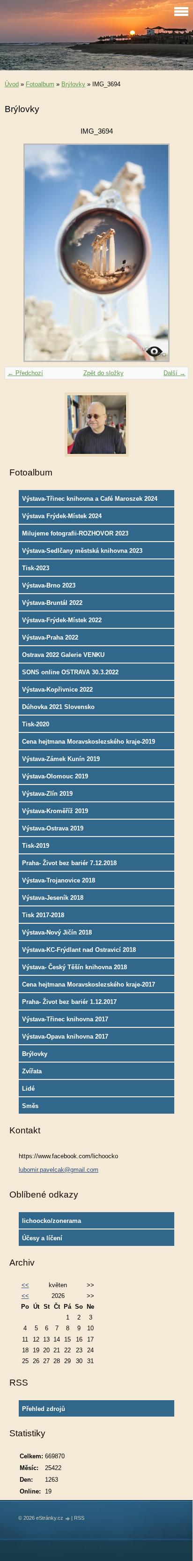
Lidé (28, 1088)
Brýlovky (73, 84)
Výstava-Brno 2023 (48, 585)
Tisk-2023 (35, 568)
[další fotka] (173, 252)
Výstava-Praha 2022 (50, 637)
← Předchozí (25, 373)
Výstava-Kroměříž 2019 (55, 810)
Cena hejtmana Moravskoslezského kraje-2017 (88, 984)
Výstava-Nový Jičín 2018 (57, 932)
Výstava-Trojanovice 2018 (58, 880)
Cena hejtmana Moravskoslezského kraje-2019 (88, 741)
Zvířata (32, 1071)
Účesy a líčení (42, 1238)
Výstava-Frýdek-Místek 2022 (62, 620)
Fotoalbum (40, 84)
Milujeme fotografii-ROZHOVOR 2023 (75, 533)
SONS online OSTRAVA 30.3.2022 (70, 672)
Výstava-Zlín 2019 (47, 793)
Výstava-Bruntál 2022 (52, 602)
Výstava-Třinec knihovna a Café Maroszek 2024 (89, 498)
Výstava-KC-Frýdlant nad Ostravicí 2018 (79, 949)
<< (25, 1285)
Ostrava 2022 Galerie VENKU (63, 654)
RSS (79, 1518)
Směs (30, 1105)
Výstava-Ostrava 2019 (52, 828)
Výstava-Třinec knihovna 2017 (65, 1019)
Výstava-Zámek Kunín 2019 (61, 758)
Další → (174, 373)
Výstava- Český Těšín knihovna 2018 (74, 967)
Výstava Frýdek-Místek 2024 (62, 516)
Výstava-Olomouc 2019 (55, 776)
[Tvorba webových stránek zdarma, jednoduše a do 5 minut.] (68, 1518)
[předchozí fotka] (19, 252)
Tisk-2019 (35, 845)
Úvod (12, 84)
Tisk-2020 (35, 724)
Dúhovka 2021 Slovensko (58, 706)
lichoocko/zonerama (51, 1220)
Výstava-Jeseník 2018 (52, 897)
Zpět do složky (103, 373)
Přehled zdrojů (43, 1408)
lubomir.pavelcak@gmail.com (58, 1169)
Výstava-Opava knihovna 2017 (65, 1036)
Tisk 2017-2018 (43, 915)
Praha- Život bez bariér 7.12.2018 (69, 863)
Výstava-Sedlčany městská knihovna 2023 (82, 550)
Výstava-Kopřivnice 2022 (57, 689)
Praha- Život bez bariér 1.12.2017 (69, 1001)
